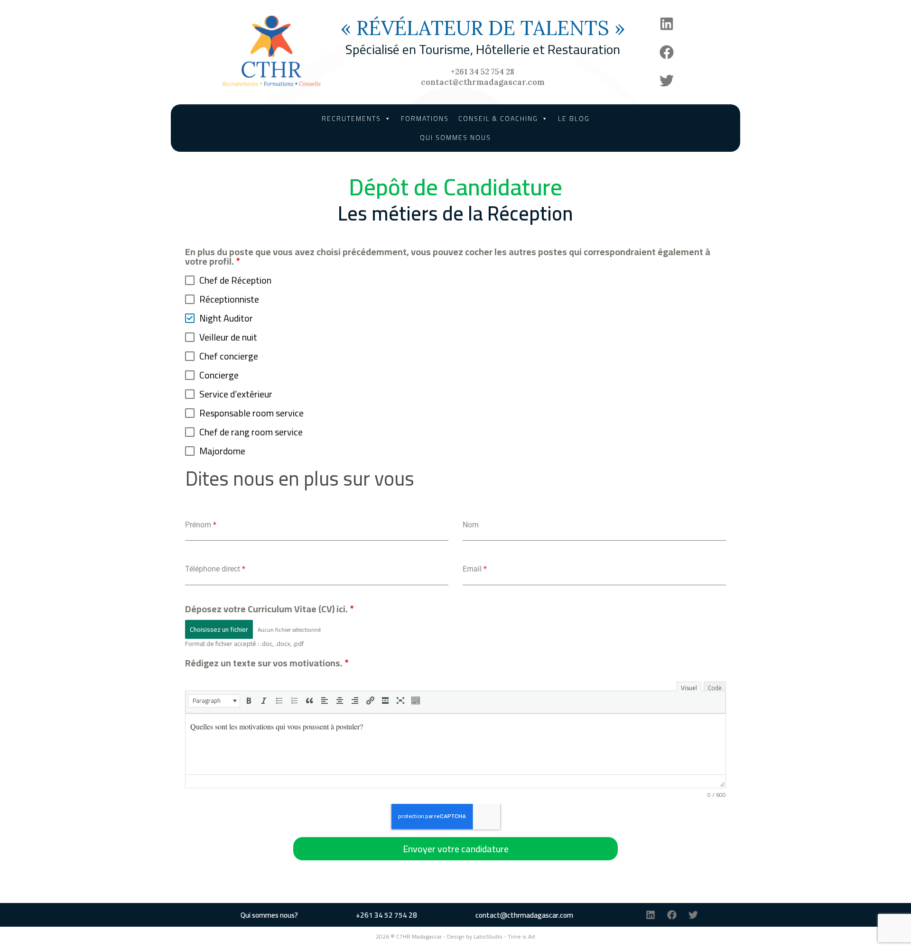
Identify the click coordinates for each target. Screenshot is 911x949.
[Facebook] (666, 52)
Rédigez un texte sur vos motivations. (266, 663)
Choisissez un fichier (219, 629)
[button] (214, 701)
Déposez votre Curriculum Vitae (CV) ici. (269, 608)
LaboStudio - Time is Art (504, 936)
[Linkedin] (666, 23)
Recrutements (351, 118)
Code (715, 686)
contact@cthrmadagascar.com (483, 82)
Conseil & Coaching (498, 118)
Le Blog (574, 118)
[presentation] (214, 700)
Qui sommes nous (455, 137)
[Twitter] (666, 80)
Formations (425, 118)
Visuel (689, 686)
